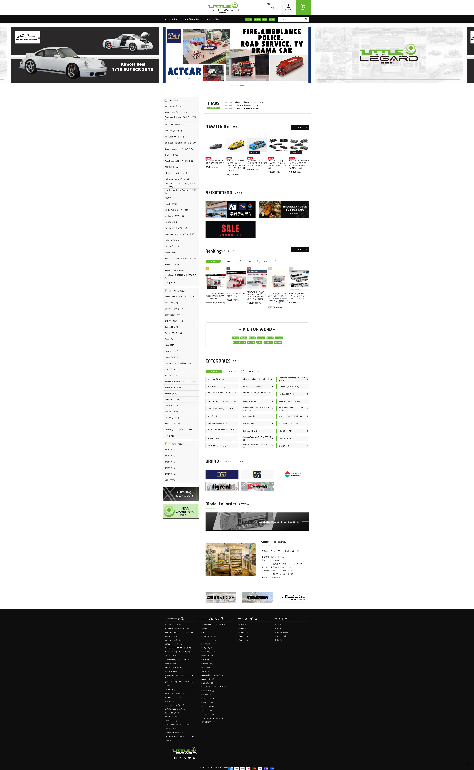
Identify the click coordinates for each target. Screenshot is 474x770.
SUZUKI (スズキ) (172, 417)
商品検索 (278, 624)
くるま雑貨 (278, 342)
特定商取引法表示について (284, 632)
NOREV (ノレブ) (171, 222)
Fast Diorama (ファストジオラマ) (179, 161)
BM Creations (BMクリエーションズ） (181, 143)
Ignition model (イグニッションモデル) (180, 191)
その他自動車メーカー (209, 722)
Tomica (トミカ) (172, 264)
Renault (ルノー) (172, 405)
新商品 (265, 19)
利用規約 (278, 628)
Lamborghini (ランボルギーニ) (178, 363)
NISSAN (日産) (171, 393)
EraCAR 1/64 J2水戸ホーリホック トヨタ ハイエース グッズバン (298, 296)
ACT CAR (249, 19)
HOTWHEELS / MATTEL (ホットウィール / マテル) (180, 185)
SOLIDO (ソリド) (172, 246)
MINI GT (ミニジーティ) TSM (177, 210)
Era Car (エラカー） (173, 155)
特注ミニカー (268, 342)
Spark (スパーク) (172, 252)
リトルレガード (210, 768)
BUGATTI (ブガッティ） (175, 309)
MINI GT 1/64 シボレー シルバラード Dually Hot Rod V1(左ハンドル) (277, 164)
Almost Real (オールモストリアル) (179, 112)
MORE (300, 127)
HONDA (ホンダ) (172, 351)
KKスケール (170, 198)
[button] (173, 19)
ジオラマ (272, 19)
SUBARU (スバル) (172, 411)
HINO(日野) (170, 345)
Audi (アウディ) (171, 302)
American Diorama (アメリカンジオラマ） (181, 118)
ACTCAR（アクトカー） (175, 106)
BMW (203, 632)
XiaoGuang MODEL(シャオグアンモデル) (180, 276)
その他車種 (169, 435)
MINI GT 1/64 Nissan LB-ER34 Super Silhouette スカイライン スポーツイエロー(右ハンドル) (236, 166)
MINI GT (270, 338)
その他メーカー (171, 282)
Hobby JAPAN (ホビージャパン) (178, 179)
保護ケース (251, 342)
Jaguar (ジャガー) (207, 671)
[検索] (306, 19)
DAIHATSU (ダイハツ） (174, 321)
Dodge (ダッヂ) (171, 327)
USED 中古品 (170, 480)
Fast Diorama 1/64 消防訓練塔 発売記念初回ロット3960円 (215, 296)
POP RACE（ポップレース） (176, 228)
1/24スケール (170, 462)
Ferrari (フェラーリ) (173, 333)
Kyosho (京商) (171, 204)
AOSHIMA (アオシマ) (173, 124)
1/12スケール (170, 449)
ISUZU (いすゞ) (171, 357)
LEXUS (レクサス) (172, 369)
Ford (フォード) (171, 339)
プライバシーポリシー (282, 636)
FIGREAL (252, 338)
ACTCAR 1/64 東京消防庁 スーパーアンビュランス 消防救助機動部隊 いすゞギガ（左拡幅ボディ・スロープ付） (278, 298)
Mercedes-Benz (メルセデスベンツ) (180, 381)
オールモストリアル (239, 342)
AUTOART (261, 338)
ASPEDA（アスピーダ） (175, 130)
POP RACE (279, 338)
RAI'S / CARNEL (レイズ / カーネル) (179, 234)
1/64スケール (170, 474)
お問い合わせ (279, 640)
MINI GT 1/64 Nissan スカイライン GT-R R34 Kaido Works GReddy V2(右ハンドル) (299, 164)
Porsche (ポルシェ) (173, 399)
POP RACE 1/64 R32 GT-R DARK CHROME (215, 162)
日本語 (271, 8)
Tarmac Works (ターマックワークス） (181, 258)
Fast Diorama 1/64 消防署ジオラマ (236, 294)
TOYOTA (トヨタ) (172, 423)
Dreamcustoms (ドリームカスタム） (180, 149)
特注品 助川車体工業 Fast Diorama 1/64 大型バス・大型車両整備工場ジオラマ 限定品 (257, 295)
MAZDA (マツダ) (171, 375)
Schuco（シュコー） (174, 240)
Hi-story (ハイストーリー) (176, 173)
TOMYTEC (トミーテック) (175, 270)
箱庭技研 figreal (171, 167)
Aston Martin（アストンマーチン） (180, 296)
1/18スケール (170, 455)
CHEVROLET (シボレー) (175, 315)
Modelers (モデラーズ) (174, 216)
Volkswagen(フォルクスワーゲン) (179, 429)
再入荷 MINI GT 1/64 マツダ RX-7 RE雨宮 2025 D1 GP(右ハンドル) (257, 163)
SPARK (259, 342)
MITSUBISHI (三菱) (173, 387)
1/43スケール (170, 468)
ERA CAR (257, 19)
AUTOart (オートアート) (175, 136)
